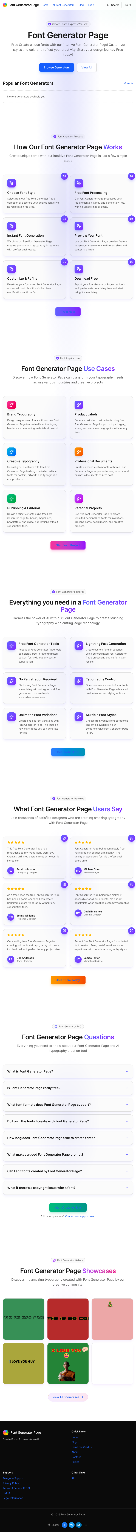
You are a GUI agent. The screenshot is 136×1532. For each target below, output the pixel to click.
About (75, 1451)
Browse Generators (57, 67)
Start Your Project (68, 545)
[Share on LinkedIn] (79, 1525)
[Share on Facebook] (64, 1525)
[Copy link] (86, 1525)
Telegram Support (13, 1478)
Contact (76, 1456)
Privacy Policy (11, 1483)
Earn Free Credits (82, 1447)
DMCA (6, 1493)
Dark (128, 4)
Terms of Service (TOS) (16, 1488)
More (127, 83)
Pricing (76, 1461)
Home (45, 4)
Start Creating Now (68, 1207)
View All (86, 67)
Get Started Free (68, 752)
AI (73, 1478)
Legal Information (13, 1497)
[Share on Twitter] (72, 1525)
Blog (81, 4)
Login (91, 4)
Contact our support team (80, 1216)
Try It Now (68, 311)
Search (115, 4)
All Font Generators (63, 4)
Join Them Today (68, 980)
